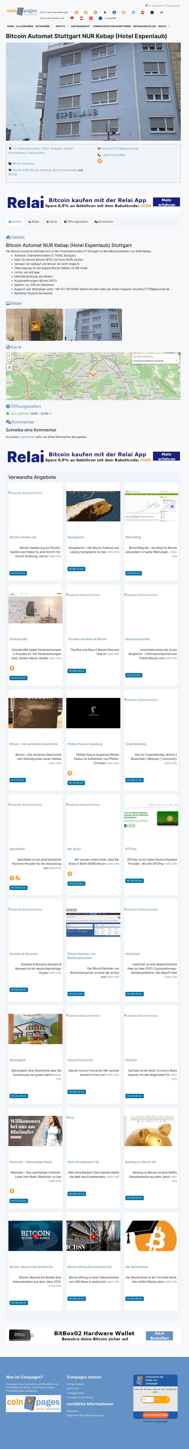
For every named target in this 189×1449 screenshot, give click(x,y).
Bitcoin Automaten (65, 170)
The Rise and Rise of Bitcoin (86, 639)
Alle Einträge (24, 26)
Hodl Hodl (132, 954)
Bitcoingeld (17, 1060)
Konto (162, 26)
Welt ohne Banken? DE (83, 1162)
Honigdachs (75, 537)
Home (10, 26)
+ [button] (9, 355)
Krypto (60, 26)
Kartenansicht (80, 26)
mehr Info (55, 556)
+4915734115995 (113, 155)
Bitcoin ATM (20, 170)
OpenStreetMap (164, 399)
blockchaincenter (137, 639)
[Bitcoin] (99, 162)
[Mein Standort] (162, 361)
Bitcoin (13, 174)
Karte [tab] (53, 221)
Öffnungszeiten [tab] (77, 221)
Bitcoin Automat (23, 163)
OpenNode (17, 849)
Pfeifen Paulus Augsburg (84, 744)
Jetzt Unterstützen (155, 1415)
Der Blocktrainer (136, 1267)
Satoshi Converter (80, 1060)
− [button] (9, 359)
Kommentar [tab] (105, 221)
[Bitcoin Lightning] (18, 878)
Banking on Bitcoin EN (140, 1162)
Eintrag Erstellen (144, 26)
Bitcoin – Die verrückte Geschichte (34, 744)
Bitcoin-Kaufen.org (23, 537)
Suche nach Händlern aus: (52, 18)
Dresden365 (18, 639)
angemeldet (27, 437)
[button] (93, 414)
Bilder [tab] (35, 221)
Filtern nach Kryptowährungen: (54, 12)
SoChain (131, 1060)
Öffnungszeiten (26, 406)
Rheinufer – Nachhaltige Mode (31, 1162)
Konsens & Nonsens (24, 954)
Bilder (16, 303)
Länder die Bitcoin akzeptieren (112, 26)
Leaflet (143, 399)
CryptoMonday (135, 744)
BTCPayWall (161, 1421)
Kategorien (43, 26)
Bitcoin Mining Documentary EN (89, 1267)
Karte (16, 347)
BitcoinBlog (133, 537)
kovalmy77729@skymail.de (120, 148)
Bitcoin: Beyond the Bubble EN (31, 1267)
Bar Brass (74, 849)
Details (18, 237)
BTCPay (130, 849)
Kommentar (23, 421)
